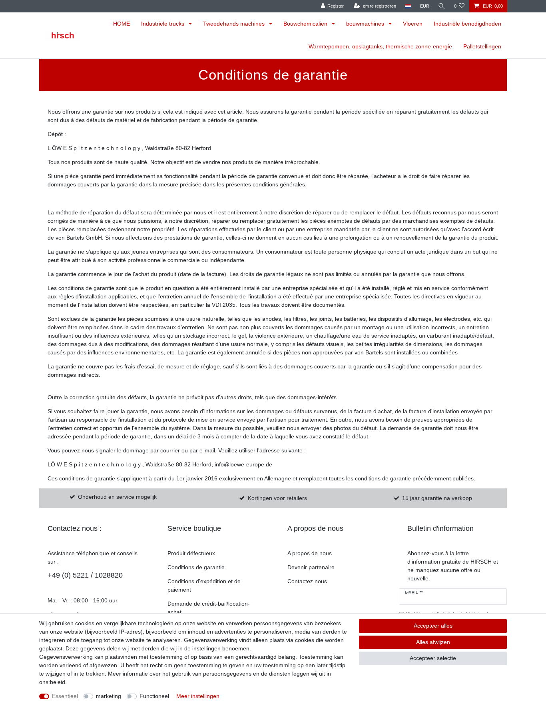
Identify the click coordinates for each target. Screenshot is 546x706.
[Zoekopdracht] (442, 6)
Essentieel (65, 696)
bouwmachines (366, 23)
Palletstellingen (482, 46)
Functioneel (154, 696)
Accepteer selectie (433, 658)
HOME (121, 23)
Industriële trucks (163, 23)
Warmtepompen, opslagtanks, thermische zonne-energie (380, 46)
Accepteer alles (433, 625)
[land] (408, 6)
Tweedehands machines (234, 23)
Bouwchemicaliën (306, 23)
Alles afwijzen (433, 642)
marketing (108, 696)
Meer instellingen (197, 696)
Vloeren (412, 23)
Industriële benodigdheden (467, 23)
